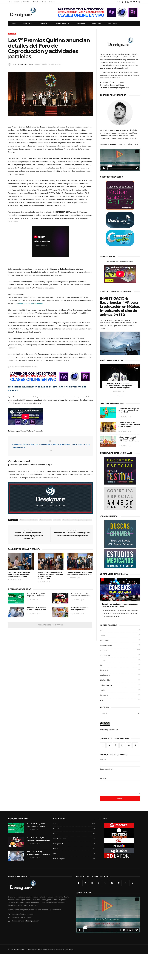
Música (55, 849)
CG (101, 665)
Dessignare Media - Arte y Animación (27, 949)
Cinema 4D (104, 670)
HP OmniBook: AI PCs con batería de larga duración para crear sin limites (36, 609)
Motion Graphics (106, 685)
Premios (66, 520)
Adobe (102, 635)
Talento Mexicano (59, 839)
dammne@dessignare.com (118, 87)
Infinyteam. (69, 949)
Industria (80, 23)
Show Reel (26, 2)
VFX (101, 700)
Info (14, 23)
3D (101, 630)
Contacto (52, 2)
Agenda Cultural (106, 645)
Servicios (17, 2)
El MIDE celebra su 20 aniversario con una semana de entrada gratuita (129, 424)
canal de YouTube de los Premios (29, 304)
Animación (24, 520)
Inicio (10, 2)
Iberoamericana (45, 520)
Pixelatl (102, 690)
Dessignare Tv (62, 23)
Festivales (33, 520)
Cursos (44, 2)
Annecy (102, 660)
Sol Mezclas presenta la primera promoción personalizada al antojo (80, 609)
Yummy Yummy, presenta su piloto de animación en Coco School (129, 410)
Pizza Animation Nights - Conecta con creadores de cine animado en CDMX (80, 596)
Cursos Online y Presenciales (31, 431)
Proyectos (36, 2)
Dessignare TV (105, 675)
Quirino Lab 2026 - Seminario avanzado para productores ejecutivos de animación (19, 574)
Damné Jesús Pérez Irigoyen (24, 64)
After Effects (104, 640)
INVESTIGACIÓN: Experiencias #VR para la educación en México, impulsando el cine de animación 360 (120, 306)
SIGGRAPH (104, 695)
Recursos (96, 23)
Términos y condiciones (109, 729)
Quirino (12, 33)
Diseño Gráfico (105, 680)
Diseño (55, 834)
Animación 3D (105, 655)
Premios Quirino (77, 520)
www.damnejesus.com (128, 144)
